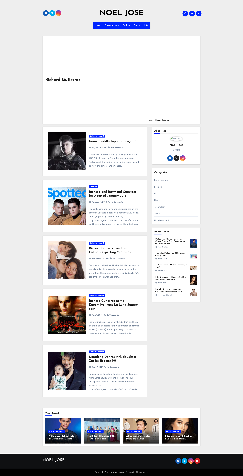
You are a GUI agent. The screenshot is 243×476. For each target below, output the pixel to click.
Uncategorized (161, 220)
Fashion (126, 25)
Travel (137, 25)
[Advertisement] (172, 78)
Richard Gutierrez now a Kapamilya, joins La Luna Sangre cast (113, 304)
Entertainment (111, 25)
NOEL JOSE (121, 13)
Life (146, 25)
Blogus (129, 472)
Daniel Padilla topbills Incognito (112, 141)
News (157, 200)
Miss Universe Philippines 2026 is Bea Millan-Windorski (178, 439)
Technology (160, 207)
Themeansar (142, 472)
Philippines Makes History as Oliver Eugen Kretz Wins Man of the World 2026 (170, 241)
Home (98, 25)
